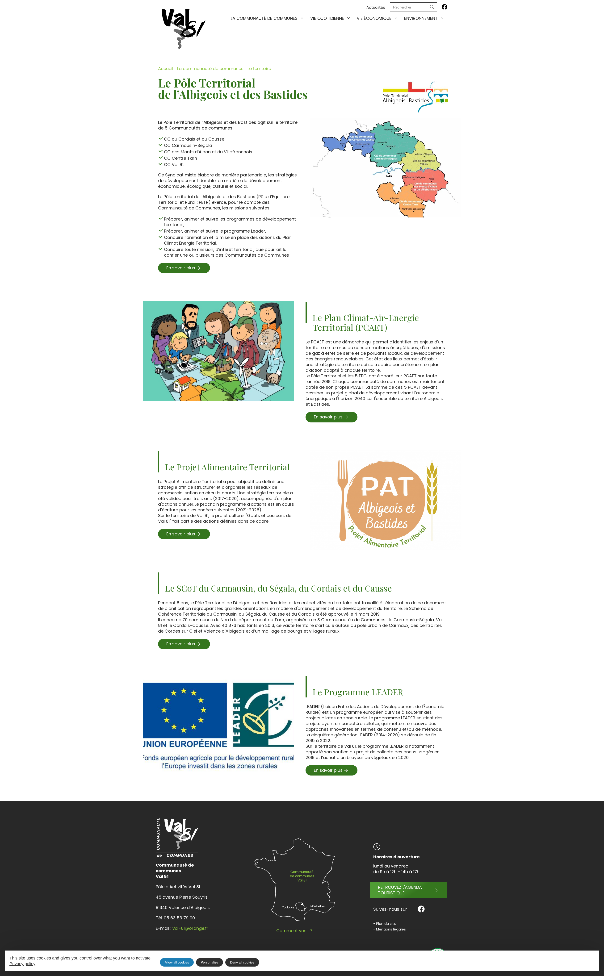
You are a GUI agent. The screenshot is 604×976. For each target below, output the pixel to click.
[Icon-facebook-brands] (444, 7)
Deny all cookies (242, 962)
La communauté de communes (264, 18)
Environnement (421, 18)
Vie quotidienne (327, 18)
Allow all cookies (177, 962)
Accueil (165, 68)
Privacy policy (22, 963)
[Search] (432, 7)
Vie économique (374, 18)
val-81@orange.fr (190, 928)
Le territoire (259, 68)
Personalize (209, 962)
